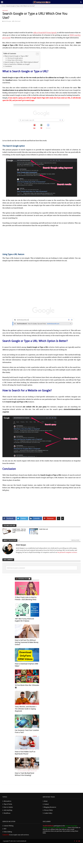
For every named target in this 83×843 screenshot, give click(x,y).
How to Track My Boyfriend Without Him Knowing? (24, 774)
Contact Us (5, 835)
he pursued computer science (67, 552)
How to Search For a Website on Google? (17, 64)
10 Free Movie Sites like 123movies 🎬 (27, 686)
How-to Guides (8, 807)
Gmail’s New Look (43, 529)
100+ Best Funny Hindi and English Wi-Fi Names (24, 620)
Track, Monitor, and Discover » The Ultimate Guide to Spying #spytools (25, 709)
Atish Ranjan (7, 21)
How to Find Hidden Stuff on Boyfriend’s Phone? (25, 753)
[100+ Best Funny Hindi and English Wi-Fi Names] (27, 610)
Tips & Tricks (8, 804)
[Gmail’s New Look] (33, 531)
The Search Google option (15, 58)
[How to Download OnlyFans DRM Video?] (27, 655)
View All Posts (75, 540)
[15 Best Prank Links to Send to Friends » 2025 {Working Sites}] (27, 588)
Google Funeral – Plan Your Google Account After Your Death (19, 530)
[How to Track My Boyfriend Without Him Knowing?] (27, 764)
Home (3, 6)
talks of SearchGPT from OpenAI (44, 33)
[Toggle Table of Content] (36, 53)
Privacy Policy (48, 810)
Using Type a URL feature (15, 60)
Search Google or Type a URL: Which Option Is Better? (21, 62)
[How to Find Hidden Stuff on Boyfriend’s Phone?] (27, 742)
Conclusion (8, 66)
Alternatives (7, 801)
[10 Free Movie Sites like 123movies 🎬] (27, 676)
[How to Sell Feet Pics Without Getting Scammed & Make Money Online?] (27, 631)
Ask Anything (8, 810)
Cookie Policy (48, 813)
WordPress (7, 813)
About (45, 801)
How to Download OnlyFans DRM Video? (26, 665)
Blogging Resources (50, 807)
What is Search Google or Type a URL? (16, 56)
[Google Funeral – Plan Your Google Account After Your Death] (6, 531)
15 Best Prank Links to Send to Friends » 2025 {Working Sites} (25, 598)
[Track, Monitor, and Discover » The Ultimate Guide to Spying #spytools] (27, 697)
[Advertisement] (41, 27)
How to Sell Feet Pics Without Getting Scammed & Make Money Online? (26, 642)
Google (5, 10)
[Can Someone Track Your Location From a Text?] (27, 721)
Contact (46, 804)
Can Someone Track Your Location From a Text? (27, 731)
